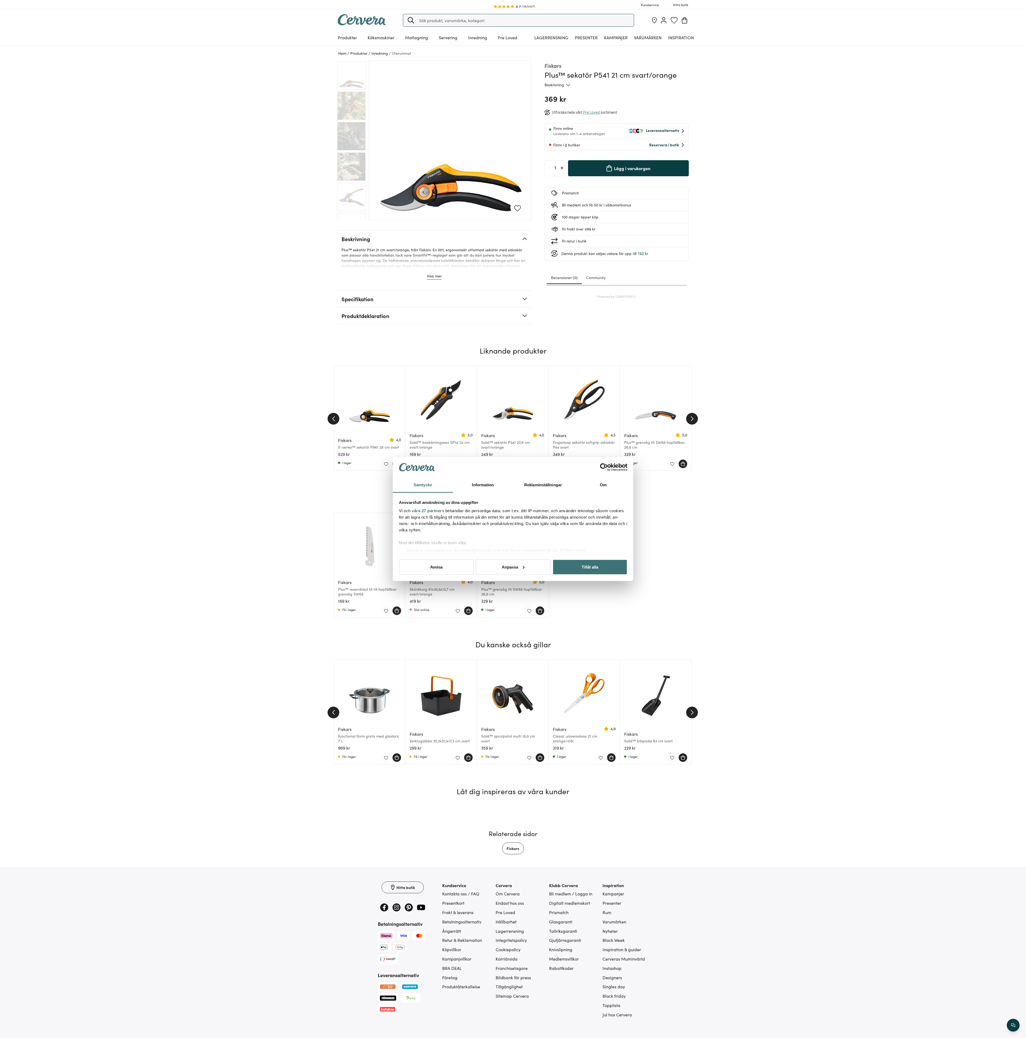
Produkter (347, 37)
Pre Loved (507, 37)
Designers (612, 977)
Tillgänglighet (509, 986)
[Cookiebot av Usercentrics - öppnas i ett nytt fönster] (604, 467)
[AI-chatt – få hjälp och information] (1013, 1025)
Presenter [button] (586, 37)
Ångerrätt (451, 931)
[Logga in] (663, 20)
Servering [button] (448, 37)
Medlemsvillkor (564, 959)
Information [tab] (483, 485)
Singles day (614, 986)
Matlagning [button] (416, 37)
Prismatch (559, 912)
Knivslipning (560, 949)
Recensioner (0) (564, 277)
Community (596, 277)
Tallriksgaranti (563, 931)
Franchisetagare (512, 968)
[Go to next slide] (692, 419)
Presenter (612, 903)
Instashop (612, 968)
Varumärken (648, 37)
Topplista (611, 1005)
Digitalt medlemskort (569, 903)
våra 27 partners (428, 510)
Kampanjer (616, 37)
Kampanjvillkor (456, 959)
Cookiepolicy (508, 949)
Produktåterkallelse (461, 986)
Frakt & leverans (457, 912)
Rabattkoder (561, 968)
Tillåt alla (590, 567)
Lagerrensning (551, 37)
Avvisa (436, 567)
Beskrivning (554, 84)
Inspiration (681, 37)
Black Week (614, 940)
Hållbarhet (506, 922)
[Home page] (362, 23)
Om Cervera (508, 893)
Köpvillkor (451, 949)
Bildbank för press (513, 977)
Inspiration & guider (622, 949)
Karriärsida (507, 959)
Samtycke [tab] (423, 485)
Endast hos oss (510, 903)
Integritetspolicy (511, 940)
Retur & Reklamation (462, 940)
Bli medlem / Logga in (570, 893)
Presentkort (453, 903)
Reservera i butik (664, 144)
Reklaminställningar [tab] (543, 485)
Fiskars (513, 848)
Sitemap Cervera (512, 996)
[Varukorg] (684, 20)
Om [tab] (603, 485)
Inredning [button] (477, 37)
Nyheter (610, 931)
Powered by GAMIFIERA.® (616, 296)
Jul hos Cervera (617, 1014)
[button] (411, 20)
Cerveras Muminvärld (624, 959)
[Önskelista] (674, 20)
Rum (607, 912)
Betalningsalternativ (461, 922)
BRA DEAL (452, 968)
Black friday (614, 996)
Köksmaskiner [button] (381, 37)
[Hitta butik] (654, 20)
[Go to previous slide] (333, 419)
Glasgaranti (560, 922)
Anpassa (510, 567)
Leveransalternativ (662, 130)
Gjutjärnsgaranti (565, 940)
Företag (449, 977)
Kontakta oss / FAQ (460, 893)
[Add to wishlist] (517, 207)
